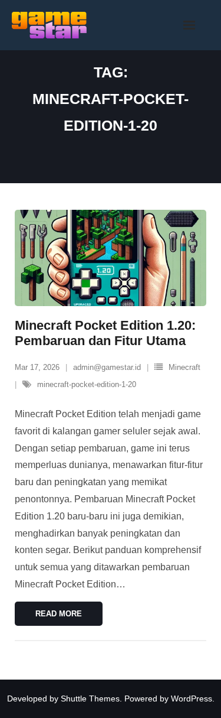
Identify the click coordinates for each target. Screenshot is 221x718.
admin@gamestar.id (107, 367)
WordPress (191, 698)
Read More (58, 613)
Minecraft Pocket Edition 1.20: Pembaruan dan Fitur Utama (105, 333)
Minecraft (184, 367)
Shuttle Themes (90, 698)
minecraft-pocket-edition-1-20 (86, 384)
